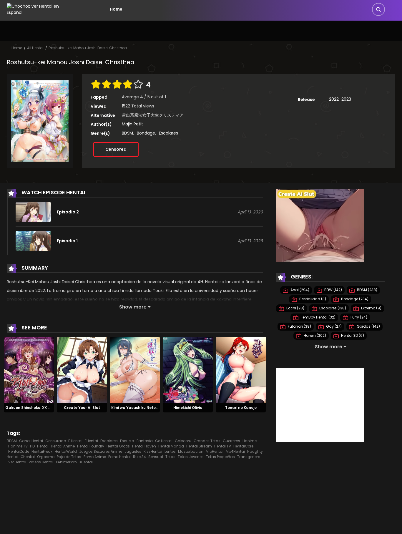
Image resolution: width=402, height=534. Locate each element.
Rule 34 (139, 456)
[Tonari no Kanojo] (241, 370)
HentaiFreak (41, 451)
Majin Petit (132, 124)
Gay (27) (333, 326)
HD (32, 446)
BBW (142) (332, 289)
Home (116, 9)
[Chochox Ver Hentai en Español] (41, 9)
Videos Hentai (41, 462)
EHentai (91, 440)
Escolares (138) (332, 308)
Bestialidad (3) (312, 298)
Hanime (249, 440)
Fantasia (145, 440)
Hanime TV (18, 446)
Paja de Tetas (69, 456)
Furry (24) (358, 317)
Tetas (170, 456)
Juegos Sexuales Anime (100, 451)
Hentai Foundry (90, 446)
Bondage (146, 133)
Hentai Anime (63, 446)
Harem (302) (314, 335)
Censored (116, 149)
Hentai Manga (171, 446)
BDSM (127, 133)
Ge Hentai (163, 440)
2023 (346, 99)
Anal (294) (299, 289)
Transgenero (248, 456)
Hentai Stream (199, 446)
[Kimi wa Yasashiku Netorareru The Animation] (135, 370)
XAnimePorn (66, 462)
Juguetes (132, 451)
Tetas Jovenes (191, 456)
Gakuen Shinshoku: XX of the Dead (37, 407)
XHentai (86, 462)
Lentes (170, 451)
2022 (334, 99)
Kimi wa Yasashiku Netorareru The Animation (153, 407)
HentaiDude (18, 451)
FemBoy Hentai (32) (317, 317)
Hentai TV (222, 446)
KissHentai (153, 451)
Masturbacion (190, 451)
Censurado (55, 440)
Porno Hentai (119, 456)
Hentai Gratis (118, 446)
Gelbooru (183, 440)
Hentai (43, 446)
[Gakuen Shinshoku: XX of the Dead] (29, 370)
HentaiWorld (66, 451)
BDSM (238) (366, 289)
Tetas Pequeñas (220, 456)
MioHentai (214, 451)
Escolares (168, 133)
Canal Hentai (31, 440)
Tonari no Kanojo (241, 407)
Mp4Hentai (235, 451)
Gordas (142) (368, 326)
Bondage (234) (354, 298)
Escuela (127, 440)
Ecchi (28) (294, 308)
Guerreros (231, 440)
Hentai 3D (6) (352, 335)
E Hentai (75, 440)
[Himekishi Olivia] (188, 370)
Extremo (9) (370, 308)
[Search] (378, 9)
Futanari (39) (299, 326)
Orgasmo (45, 456)
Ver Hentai (17, 462)
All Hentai (35, 47)
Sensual (155, 456)
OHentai (28, 456)
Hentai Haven (144, 446)
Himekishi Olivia (187, 407)
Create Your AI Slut (82, 407)
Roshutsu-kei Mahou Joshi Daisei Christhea (88, 47)
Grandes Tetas (207, 440)
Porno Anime (95, 456)
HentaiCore (243, 446)
